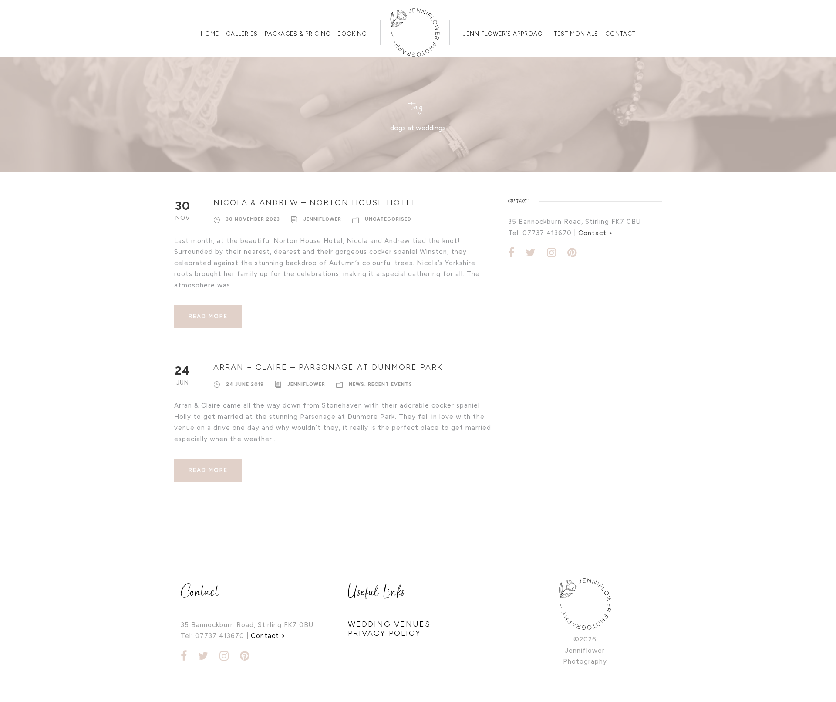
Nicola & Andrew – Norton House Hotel (315, 202)
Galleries (242, 33)
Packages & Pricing (297, 33)
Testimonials (576, 33)
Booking (352, 33)
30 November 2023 (253, 219)
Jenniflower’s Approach (505, 33)
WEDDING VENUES (389, 624)
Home (210, 33)
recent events (390, 384)
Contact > (595, 233)
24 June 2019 (245, 384)
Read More (208, 316)
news (356, 384)
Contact (620, 33)
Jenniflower (322, 219)
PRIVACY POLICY (384, 633)
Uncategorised (388, 219)
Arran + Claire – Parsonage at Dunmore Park (328, 367)
